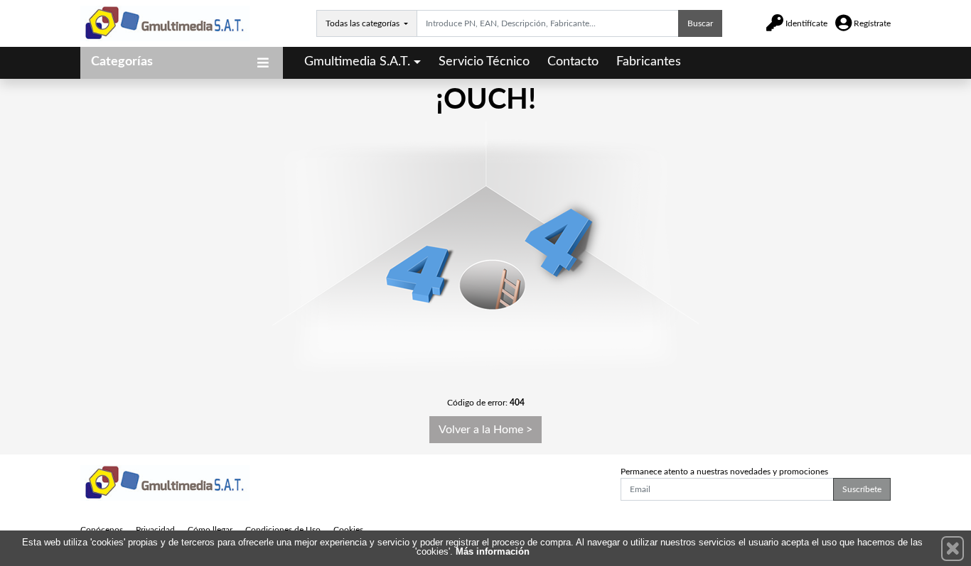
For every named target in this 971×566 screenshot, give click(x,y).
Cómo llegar (210, 530)
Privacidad (155, 530)
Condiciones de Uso (283, 530)
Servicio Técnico (484, 61)
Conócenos (101, 530)
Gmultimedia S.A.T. (357, 61)
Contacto (573, 61)
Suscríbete (861, 489)
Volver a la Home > (485, 429)
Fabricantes (648, 61)
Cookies (348, 530)
